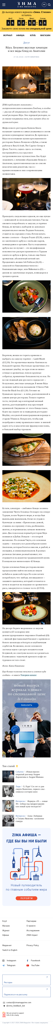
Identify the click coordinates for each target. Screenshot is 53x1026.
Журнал (5, 930)
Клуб (4, 921)
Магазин (6, 926)
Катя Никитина (32, 57)
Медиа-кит (7, 945)
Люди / (19, 786)
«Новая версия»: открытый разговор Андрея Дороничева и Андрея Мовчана (29, 774)
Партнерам (31, 921)
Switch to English (9, 950)
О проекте (30, 926)
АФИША (20, 35)
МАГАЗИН (45, 35)
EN (44, 4)
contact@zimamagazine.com (18, 1003)
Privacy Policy (32, 945)
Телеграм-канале (28, 675)
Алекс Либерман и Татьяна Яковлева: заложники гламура (30, 818)
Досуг (26, 42)
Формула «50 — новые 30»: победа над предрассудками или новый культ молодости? (32, 804)
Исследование (32, 930)
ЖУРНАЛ (7, 35)
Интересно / (21, 801)
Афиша (5, 935)
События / (20, 772)
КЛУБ (33, 35)
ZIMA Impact (32, 935)
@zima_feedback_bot (15, 1006)
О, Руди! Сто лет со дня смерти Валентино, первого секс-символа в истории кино (30, 789)
